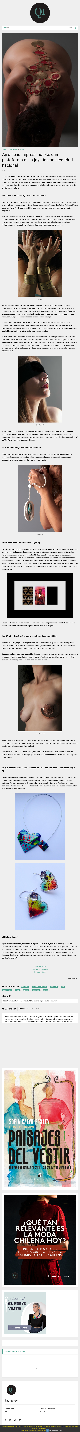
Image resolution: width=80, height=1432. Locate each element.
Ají (17, 176)
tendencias (13, 149)
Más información (53, 1430)
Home (4, 149)
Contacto (43, 1412)
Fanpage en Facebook (40, 969)
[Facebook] (5, 1420)
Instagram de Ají (40, 972)
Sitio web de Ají (40, 966)
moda (22, 149)
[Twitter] (20, 1420)
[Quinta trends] (40, 22)
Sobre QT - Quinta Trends (47, 1408)
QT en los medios (10, 1412)
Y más (60, 1430)
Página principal (9, 1408)
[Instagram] (10, 1420)
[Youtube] (15, 1420)
